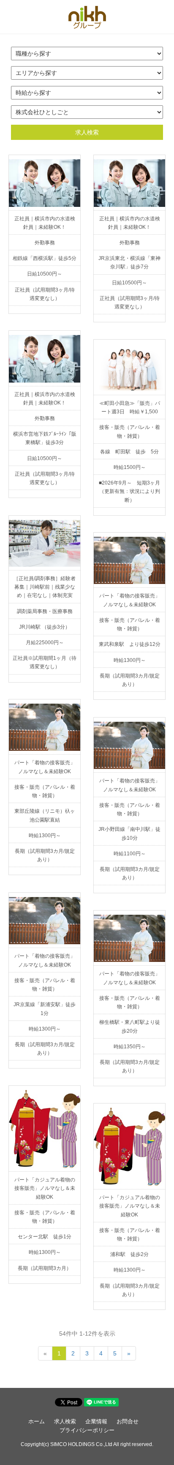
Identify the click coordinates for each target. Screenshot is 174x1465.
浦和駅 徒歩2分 (129, 1254)
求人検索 (87, 132)
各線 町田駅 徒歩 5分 (129, 452)
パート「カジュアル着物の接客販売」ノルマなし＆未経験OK (44, 1188)
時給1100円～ (130, 854)
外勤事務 (45, 243)
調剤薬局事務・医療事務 (45, 611)
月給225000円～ (45, 642)
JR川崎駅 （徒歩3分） (44, 627)
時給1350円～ (130, 1047)
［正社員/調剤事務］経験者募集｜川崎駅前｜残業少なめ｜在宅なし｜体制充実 (45, 587)
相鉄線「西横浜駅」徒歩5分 (44, 258)
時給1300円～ (130, 660)
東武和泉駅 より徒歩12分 (129, 644)
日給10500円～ (44, 274)
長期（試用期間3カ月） (44, 1268)
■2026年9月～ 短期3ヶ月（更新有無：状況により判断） (129, 491)
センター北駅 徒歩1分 (44, 1237)
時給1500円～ (130, 467)
